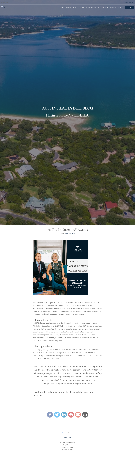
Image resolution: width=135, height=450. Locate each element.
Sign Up (131, 2)
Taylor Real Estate (70, 233)
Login (126, 2)
